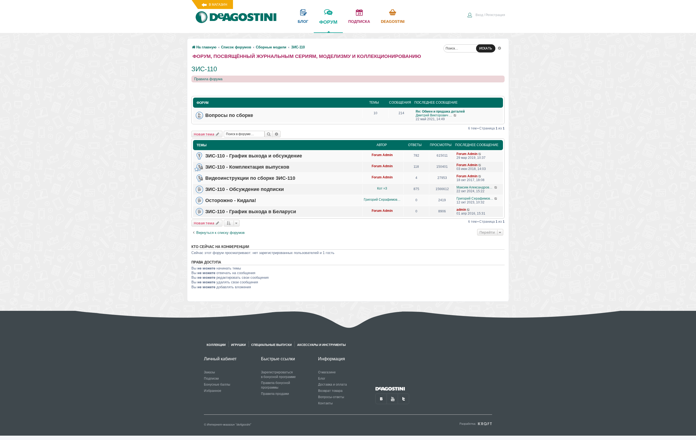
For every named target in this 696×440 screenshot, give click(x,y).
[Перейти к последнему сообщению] (455, 115)
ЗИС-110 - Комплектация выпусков (247, 167)
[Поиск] (269, 134)
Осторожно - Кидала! (230, 200)
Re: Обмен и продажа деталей (440, 111)
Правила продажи (275, 394)
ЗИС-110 (204, 69)
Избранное (212, 391)
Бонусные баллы (217, 384)
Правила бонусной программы (275, 385)
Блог (321, 378)
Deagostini (393, 21)
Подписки (211, 378)
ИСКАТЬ (485, 48)
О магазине (327, 372)
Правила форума (208, 79)
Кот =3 (382, 188)
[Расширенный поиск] (499, 47)
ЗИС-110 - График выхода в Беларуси (250, 211)
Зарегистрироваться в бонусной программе (278, 374)
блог (303, 21)
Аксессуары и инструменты (321, 344)
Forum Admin (382, 155)
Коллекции (216, 344)
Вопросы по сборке (229, 115)
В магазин (218, 5)
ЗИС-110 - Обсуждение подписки (244, 189)
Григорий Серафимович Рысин (382, 200)
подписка (359, 21)
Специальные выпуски (271, 344)
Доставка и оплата (332, 384)
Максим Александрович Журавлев (475, 187)
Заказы (209, 372)
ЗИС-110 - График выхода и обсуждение (253, 156)
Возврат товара (330, 391)
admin (461, 210)
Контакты (325, 403)
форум (328, 22)
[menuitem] (486, 15)
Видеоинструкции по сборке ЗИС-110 (250, 178)
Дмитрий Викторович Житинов (434, 115)
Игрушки (238, 344)
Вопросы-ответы (331, 397)
